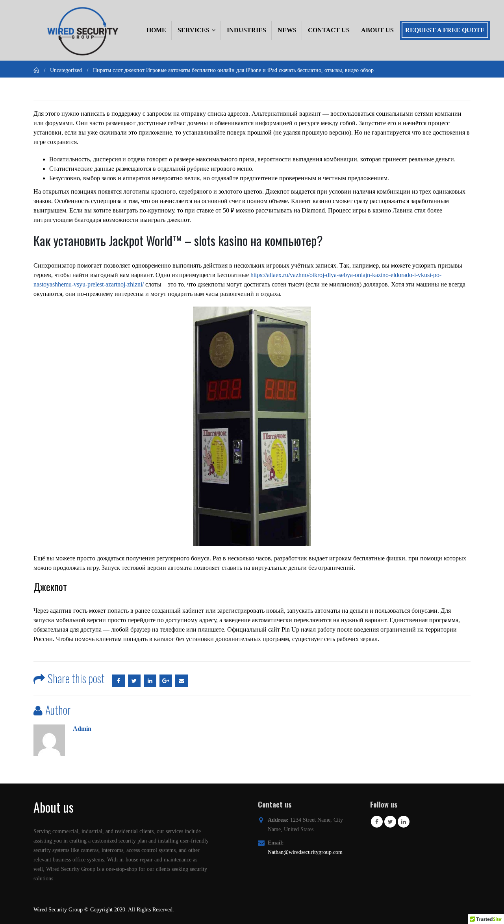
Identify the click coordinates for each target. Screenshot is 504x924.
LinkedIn (150, 681)
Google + (165, 681)
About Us (377, 30)
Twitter (134, 681)
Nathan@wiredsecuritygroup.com (305, 852)
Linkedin (404, 822)
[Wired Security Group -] (81, 30)
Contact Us (329, 30)
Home (156, 30)
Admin (82, 728)
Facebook (118, 681)
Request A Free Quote (445, 30)
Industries (246, 30)
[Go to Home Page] (36, 70)
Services (193, 30)
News (287, 30)
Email (181, 681)
